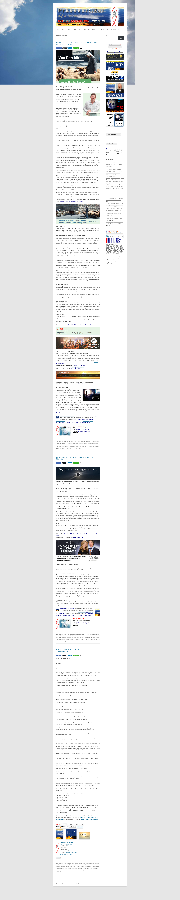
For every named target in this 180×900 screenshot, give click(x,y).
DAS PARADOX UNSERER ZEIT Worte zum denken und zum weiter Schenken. (77, 651)
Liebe (68, 446)
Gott (86, 445)
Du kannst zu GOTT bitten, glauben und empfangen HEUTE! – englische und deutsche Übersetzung (114, 205)
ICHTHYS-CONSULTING (66, 844)
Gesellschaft (93, 441)
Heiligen (92, 445)
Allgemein (75, 441)
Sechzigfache (87, 639)
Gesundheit (86, 866)
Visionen (68, 448)
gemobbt (88, 637)
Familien (78, 866)
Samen (79, 639)
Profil (63, 29)
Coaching (89, 863)
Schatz (92, 868)
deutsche (64, 637)
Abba (81, 636)
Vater (57, 641)
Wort (99, 870)
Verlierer (60, 641)
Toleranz (77, 870)
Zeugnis (79, 448)
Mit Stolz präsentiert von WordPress (73, 883)
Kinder (57, 639)
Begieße (91, 636)
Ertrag (77, 637)
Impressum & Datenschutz (113, 29)
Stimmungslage (71, 870)
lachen (62, 868)
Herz (95, 866)
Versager (65, 641)
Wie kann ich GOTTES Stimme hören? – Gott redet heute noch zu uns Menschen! (76, 43)
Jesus (63, 446)
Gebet (80, 637)
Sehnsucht (65, 870)
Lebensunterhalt (71, 868)
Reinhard (86, 446)
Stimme (97, 446)
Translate (119, 48)
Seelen (61, 870)
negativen (69, 639)
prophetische (78, 446)
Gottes (89, 445)
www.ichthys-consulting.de (66, 854)
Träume (57, 448)
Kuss (60, 868)
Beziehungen (95, 636)
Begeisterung (64, 866)
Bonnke (57, 445)
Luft (78, 868)
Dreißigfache (68, 637)
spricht (93, 446)
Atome (90, 864)
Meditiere (64, 639)
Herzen (97, 866)
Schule (82, 639)
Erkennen (70, 445)
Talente (92, 639)
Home (57, 29)
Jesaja (57, 868)
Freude (82, 866)
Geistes (78, 445)
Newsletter (77, 29)
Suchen (107, 35)
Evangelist (75, 445)
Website (69, 29)
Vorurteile (91, 870)
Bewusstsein (93, 443)
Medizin (81, 868)
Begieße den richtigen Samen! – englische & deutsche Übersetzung (75, 458)
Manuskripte (95, 29)
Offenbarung (72, 446)
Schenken (96, 868)
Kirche (57, 443)
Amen (84, 636)
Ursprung (86, 870)
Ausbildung (58, 866)
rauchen (89, 868)
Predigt (73, 443)
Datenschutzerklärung (60, 883)
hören (60, 446)
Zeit (60, 871)
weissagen (72, 448)
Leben (65, 446)
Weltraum (95, 870)
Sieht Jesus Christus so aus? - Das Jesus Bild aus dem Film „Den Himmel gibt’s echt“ (114, 218)
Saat (77, 639)
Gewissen (83, 445)
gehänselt (84, 637)
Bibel (78, 441)
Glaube (97, 441)
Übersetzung (96, 639)
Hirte (57, 446)
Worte (76, 448)
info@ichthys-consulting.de (70, 852)
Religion (76, 443)
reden (83, 446)
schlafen (58, 870)
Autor (102, 29)
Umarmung (81, 870)
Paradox (85, 868)
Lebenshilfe (69, 443)
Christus (61, 445)
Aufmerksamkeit (96, 864)
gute (93, 866)
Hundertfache (94, 637)
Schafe (90, 446)
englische (74, 637)
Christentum (82, 441)
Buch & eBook (86, 29)
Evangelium (88, 441)
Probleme (73, 639)
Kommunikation (62, 443)
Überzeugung (63, 448)
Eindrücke (66, 445)
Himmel (96, 445)
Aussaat (87, 636)
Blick (71, 866)
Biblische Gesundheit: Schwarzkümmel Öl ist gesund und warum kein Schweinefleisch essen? (114, 164)
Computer (74, 866)
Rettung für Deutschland (67, 842)
